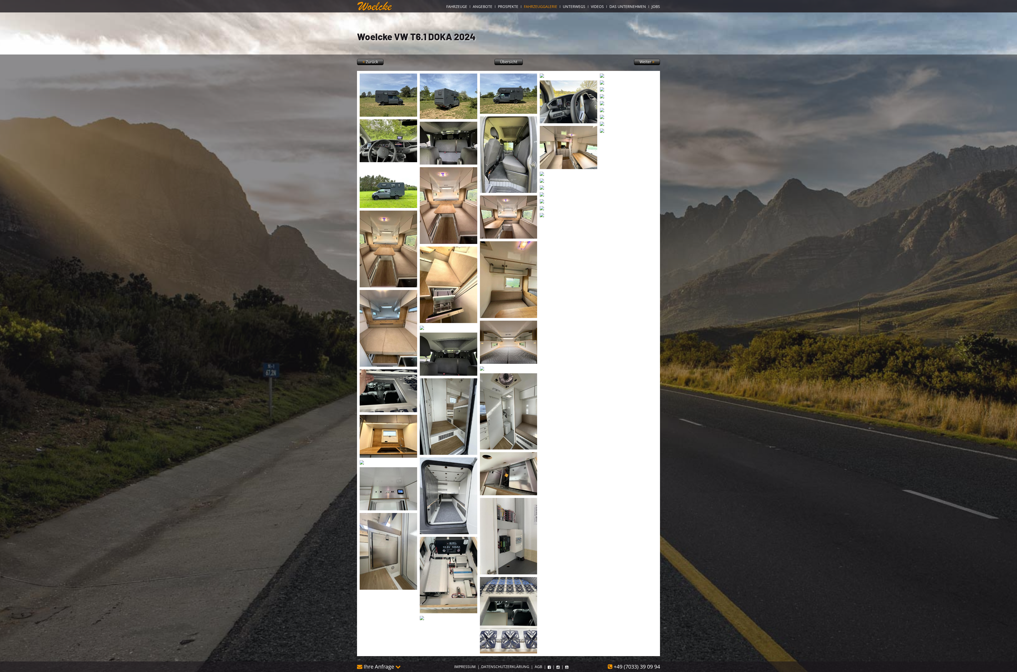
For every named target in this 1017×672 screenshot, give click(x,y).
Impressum (465, 666)
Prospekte (508, 6)
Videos (597, 6)
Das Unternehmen (627, 6)
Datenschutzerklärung (505, 666)
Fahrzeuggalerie (540, 6)
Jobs (656, 6)
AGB (538, 666)
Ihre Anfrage (378, 666)
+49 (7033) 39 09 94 (636, 666)
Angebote (482, 6)
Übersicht (508, 61)
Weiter (646, 61)
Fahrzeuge (456, 6)
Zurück (371, 61)
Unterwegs (574, 6)
